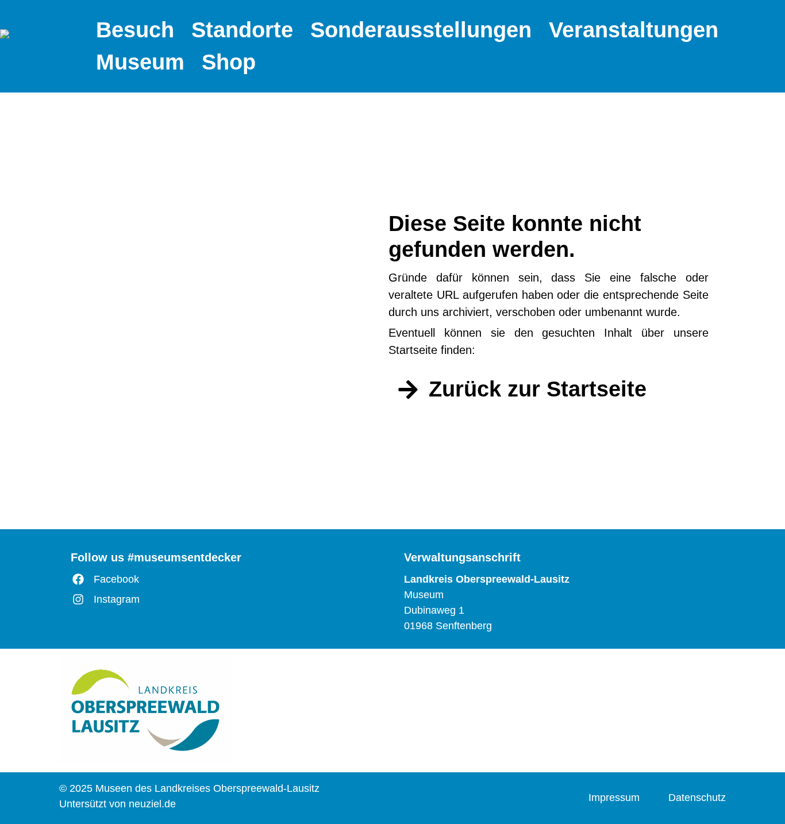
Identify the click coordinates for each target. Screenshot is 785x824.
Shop (229, 62)
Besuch (135, 30)
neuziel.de (152, 804)
